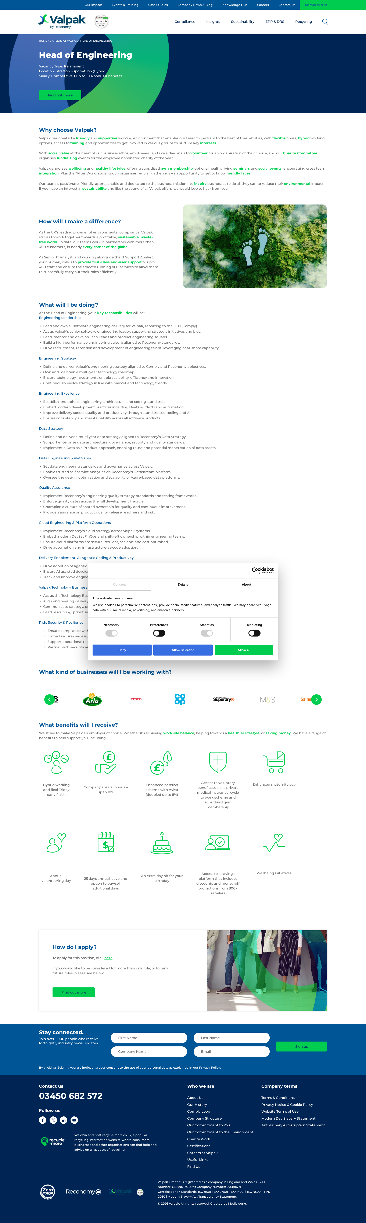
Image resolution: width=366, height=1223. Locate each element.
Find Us (193, 1167)
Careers (263, 5)
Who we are (200, 1086)
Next (316, 699)
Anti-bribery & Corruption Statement (293, 1125)
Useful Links (197, 1160)
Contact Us (287, 5)
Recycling (303, 21)
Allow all (244, 650)
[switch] (159, 633)
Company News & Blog (195, 5)
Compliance (185, 21)
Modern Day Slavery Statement (288, 1118)
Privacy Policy (209, 1067)
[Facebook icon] (42, 1120)
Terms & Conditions (278, 1098)
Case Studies (158, 5)
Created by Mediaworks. (228, 1203)
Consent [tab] (119, 584)
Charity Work (198, 1139)
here (108, 958)
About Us (195, 1098)
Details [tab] (183, 584)
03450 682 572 (71, 1095)
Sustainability (242, 21)
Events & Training (125, 5)
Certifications (198, 1146)
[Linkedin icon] (63, 1120)
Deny (122, 650)
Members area (316, 5)
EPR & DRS (274, 21)
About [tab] (246, 584)
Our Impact (93, 5)
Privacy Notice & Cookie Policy (287, 1105)
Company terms (279, 1086)
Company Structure (204, 1118)
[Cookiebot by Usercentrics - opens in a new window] (255, 570)
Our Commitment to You (208, 1125)
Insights (213, 21)
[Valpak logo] (74, 21)
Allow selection (183, 650)
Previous (49, 699)
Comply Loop (198, 1111)
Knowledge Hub (234, 5)
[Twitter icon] (53, 1120)
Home (43, 40)
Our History (197, 1105)
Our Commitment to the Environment (220, 1132)
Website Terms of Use (280, 1111)
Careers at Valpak (64, 40)
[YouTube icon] (74, 1120)
